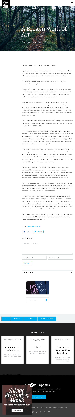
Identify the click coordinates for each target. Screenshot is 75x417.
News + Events (47, 318)
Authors (30, 318)
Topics (17, 318)
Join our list (37, 397)
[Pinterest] (41, 412)
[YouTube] (44, 412)
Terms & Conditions (60, 407)
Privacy (48, 407)
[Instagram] (33, 412)
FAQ (42, 407)
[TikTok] (37, 412)
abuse (29, 226)
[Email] (49, 412)
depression (36, 226)
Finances (35, 407)
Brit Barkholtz (30, 42)
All (6, 318)
